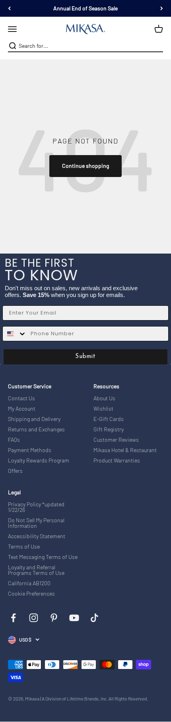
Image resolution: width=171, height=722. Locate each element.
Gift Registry (108, 429)
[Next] (161, 8)
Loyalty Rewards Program (38, 460)
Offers (15, 471)
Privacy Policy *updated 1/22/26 (36, 507)
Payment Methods (29, 450)
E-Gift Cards (108, 419)
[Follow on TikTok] (94, 617)
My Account (21, 408)
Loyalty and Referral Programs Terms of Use (36, 570)
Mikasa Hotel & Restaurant (125, 450)
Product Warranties (116, 460)
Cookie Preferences (31, 593)
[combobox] (85, 45)
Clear (158, 46)
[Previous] (9, 8)
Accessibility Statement (36, 536)
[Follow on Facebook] (13, 617)
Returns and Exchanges (36, 429)
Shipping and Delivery (34, 419)
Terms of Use (24, 546)
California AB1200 (29, 583)
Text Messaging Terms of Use (43, 557)
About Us (104, 398)
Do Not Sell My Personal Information (36, 523)
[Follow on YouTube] (74, 617)
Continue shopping (85, 165)
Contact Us (21, 398)
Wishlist (103, 408)
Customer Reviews (116, 440)
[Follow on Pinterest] (54, 617)
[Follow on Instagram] (33, 617)
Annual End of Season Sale (85, 8)
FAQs (14, 440)
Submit (85, 357)
